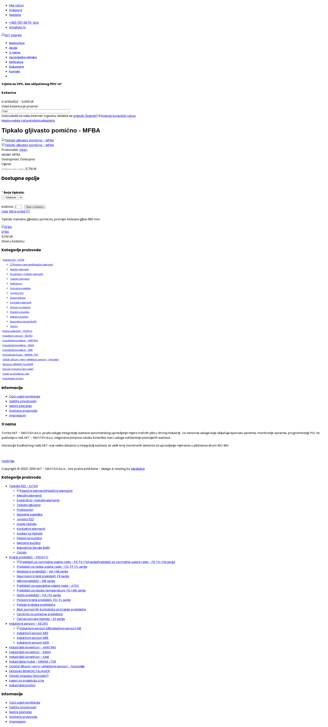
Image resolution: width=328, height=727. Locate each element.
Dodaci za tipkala (20, 307)
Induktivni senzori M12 (32, 633)
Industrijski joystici (13, 378)
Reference (16, 62)
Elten (23, 150)
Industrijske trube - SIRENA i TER (20, 354)
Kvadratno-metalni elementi (26, 274)
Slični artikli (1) (19, 211)
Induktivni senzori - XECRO (17, 335)
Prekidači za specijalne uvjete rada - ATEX (48, 586)
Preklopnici (16, 283)
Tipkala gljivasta (19, 278)
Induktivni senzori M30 (33, 642)
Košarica (15, 10)
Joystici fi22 (17, 293)
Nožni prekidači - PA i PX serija (39, 595)
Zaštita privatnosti (22, 401)
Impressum (17, 415)
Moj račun (16, 5)
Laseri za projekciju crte (15, 373)
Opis (5, 211)
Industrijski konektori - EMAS (18, 345)
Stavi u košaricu (13, 241)
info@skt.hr (17, 27)
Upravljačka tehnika (23, 57)
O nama (14, 52)
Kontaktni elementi (20, 302)
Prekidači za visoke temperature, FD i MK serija (51, 590)
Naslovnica (16, 43)
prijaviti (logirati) (85, 116)
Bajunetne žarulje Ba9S (23, 321)
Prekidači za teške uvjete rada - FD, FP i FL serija (52, 567)
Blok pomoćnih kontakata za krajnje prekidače (51, 609)
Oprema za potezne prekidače (40, 614)
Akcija (13, 48)
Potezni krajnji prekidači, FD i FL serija (44, 600)
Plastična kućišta (19, 312)
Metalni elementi (19, 269)
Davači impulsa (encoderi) (18, 369)
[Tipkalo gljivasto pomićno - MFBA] (28, 140)
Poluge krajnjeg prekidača (36, 605)
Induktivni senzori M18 (32, 638)
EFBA (5, 232)
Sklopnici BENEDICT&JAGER (17, 364)
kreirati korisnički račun (118, 116)
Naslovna (8, 120)
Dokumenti (16, 67)
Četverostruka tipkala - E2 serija (41, 619)
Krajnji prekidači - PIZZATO (17, 331)
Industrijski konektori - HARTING (20, 340)
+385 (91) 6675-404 (24, 22)
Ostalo (14, 326)
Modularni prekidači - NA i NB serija (42, 571)
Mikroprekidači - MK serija (36, 581)
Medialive (138, 469)
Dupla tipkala (17, 297)
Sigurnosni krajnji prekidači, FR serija (43, 576)
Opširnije (8, 461)
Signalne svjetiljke (20, 288)
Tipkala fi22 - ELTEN (13, 259)
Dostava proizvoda (23, 411)
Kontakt (14, 71)
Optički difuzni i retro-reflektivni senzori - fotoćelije (30, 359)
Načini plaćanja (20, 406)
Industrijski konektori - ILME (17, 350)
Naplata (15, 15)
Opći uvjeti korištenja (24, 396)
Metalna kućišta (19, 316)
